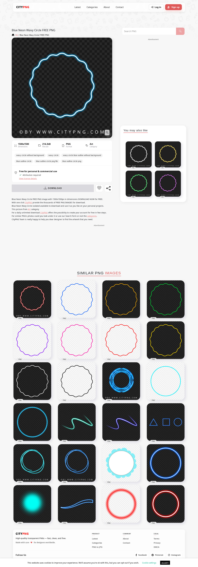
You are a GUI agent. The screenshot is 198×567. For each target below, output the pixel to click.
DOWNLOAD (55, 188)
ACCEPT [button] (165, 562)
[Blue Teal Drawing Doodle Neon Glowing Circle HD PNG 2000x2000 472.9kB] (32, 463)
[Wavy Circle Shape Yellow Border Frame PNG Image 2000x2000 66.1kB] (166, 340)
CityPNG (28, 202)
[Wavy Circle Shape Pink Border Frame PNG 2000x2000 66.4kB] (77, 340)
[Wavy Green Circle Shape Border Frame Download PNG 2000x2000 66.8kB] (166, 299)
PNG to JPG (97, 547)
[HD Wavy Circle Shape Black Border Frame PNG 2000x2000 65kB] (77, 381)
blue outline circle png (71, 161)
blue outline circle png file (47, 161)
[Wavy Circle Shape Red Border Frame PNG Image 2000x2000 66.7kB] (121, 340)
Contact (120, 7)
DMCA (156, 547)
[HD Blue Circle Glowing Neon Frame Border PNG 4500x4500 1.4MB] (166, 463)
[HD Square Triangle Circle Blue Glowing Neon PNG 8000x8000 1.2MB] (166, 422)
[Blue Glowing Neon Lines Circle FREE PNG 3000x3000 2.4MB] (121, 381)
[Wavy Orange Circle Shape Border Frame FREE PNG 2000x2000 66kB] (121, 299)
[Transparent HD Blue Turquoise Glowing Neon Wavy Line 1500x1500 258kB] (77, 422)
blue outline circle (23, 161)
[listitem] (141, 555)
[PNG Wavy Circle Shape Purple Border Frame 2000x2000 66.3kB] (32, 340)
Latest (77, 7)
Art (91, 143)
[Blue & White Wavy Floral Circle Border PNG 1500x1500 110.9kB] (121, 463)
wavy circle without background (30, 155)
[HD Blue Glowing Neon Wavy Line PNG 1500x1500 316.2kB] (121, 422)
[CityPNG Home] (22, 7)
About (107, 7)
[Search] (180, 31)
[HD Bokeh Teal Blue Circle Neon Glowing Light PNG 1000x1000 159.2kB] (32, 504)
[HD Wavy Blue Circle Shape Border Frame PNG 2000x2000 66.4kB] (77, 299)
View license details (28, 178)
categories (92, 216)
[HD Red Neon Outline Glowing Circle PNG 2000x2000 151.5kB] (121, 504)
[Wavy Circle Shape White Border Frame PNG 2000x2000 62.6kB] (32, 381)
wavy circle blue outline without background (82, 155)
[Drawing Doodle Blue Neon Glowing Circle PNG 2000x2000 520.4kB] (77, 463)
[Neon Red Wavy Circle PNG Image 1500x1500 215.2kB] (32, 299)
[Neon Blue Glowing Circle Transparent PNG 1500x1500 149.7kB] (32, 422)
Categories (92, 7)
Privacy (157, 543)
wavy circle (53, 155)
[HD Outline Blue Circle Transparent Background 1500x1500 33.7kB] (166, 381)
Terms (156, 539)
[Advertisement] (153, 81)
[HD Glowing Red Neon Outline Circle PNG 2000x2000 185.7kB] (166, 504)
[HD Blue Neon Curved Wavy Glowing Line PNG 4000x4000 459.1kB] (77, 504)
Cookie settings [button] (149, 562)
